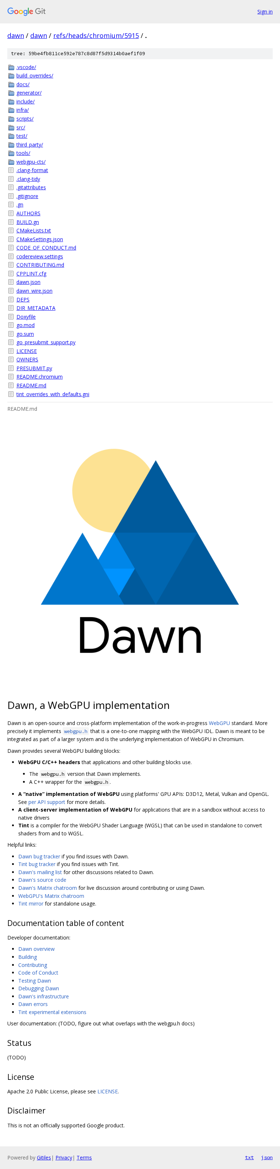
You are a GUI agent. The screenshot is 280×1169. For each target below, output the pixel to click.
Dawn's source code (42, 879)
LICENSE (26, 351)
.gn (19, 204)
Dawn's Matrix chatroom (47, 887)
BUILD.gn (27, 222)
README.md (31, 385)
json (267, 1157)
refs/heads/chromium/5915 (96, 35)
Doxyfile (26, 316)
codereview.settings (39, 256)
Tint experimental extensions (52, 1012)
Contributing (32, 964)
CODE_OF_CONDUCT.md (46, 247)
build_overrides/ (34, 75)
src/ (20, 127)
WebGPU (219, 723)
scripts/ (25, 118)
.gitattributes (31, 187)
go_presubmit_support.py (45, 342)
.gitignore (27, 196)
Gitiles (44, 1157)
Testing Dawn (34, 980)
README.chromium (39, 376)
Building (27, 956)
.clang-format (32, 170)
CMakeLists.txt (33, 230)
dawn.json (28, 281)
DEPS (23, 299)
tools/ (23, 152)
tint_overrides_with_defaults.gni (52, 394)
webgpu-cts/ (31, 161)
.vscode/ (26, 67)
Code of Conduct (38, 972)
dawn (15, 35)
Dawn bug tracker (39, 856)
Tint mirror (30, 903)
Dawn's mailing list (40, 872)
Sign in (265, 11)
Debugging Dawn (38, 988)
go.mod (25, 325)
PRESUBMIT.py (34, 368)
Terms (84, 1157)
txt (249, 1157)
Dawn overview (36, 948)
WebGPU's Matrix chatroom (51, 895)
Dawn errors (33, 1004)
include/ (25, 101)
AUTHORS (28, 213)
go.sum (25, 333)
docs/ (23, 84)
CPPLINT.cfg (31, 273)
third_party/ (29, 144)
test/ (21, 135)
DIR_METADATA (35, 307)
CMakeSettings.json (39, 239)
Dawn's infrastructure (43, 996)
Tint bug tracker (36, 864)
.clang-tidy (28, 178)
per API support (46, 801)
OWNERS (27, 359)
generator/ (29, 92)
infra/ (22, 109)
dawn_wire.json (34, 290)
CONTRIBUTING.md (40, 264)
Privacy (63, 1157)
